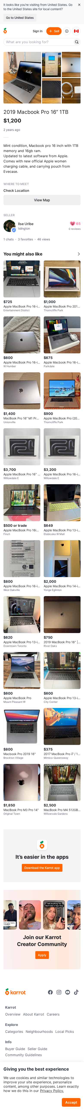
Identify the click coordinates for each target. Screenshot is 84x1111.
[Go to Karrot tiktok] (76, 992)
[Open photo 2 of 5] (51, 64)
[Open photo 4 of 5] (51, 90)
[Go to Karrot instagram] (59, 992)
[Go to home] (5, 31)
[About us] (67, 31)
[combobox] (38, 42)
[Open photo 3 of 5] (71, 64)
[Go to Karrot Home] (15, 992)
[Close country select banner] (79, 5)
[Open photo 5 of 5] (71, 90)
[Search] (77, 42)
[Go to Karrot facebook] (50, 992)
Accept (71, 1102)
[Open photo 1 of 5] (22, 77)
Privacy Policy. (52, 1091)
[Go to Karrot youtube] (67, 992)
